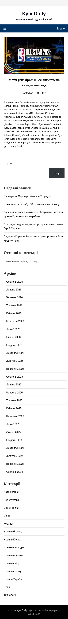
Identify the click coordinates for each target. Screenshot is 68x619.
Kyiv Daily (34, 13)
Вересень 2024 (15, 463)
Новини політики (13, 555)
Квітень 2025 (13, 408)
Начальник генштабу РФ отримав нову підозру (32, 204)
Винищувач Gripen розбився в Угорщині (27, 196)
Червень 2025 (14, 392)
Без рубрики (11, 507)
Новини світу (11, 563)
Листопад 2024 (15, 447)
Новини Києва (12, 539)
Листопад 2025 (15, 353)
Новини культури (14, 547)
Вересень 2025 (15, 368)
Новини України (13, 579)
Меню (61, 28)
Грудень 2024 (14, 440)
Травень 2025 (14, 400)
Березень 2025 (15, 416)
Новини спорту (12, 571)
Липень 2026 (13, 289)
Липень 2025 (13, 384)
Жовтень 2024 (14, 456)
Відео (7, 515)
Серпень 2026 (14, 281)
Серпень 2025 (14, 376)
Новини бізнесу (13, 531)
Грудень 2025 (14, 345)
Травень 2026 (14, 305)
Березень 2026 (15, 321)
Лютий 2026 (13, 329)
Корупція (9, 523)
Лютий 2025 (13, 424)
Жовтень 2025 (14, 360)
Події (7, 587)
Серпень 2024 (14, 471)
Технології (10, 594)
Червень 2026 (14, 297)
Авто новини (11, 491)
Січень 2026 (13, 337)
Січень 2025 (13, 432)
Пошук (8, 164)
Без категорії (11, 500)
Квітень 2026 (13, 313)
